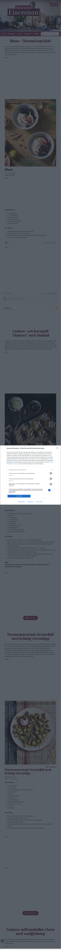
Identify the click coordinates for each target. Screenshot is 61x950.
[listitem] (30, 470)
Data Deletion (21, 501)
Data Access (30, 501)
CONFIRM (19, 496)
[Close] (57, 448)
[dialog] (30, 475)
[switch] (50, 473)
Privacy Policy (39, 501)
